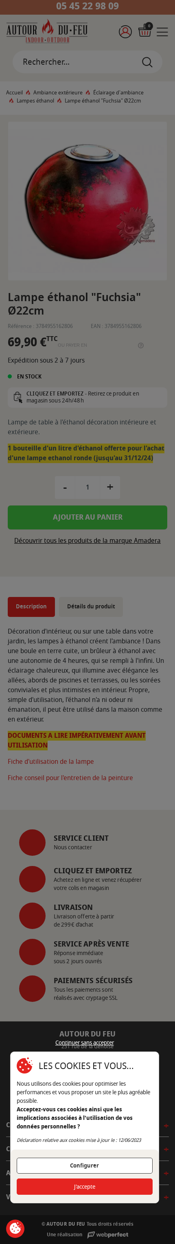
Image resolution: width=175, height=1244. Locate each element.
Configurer (84, 1165)
